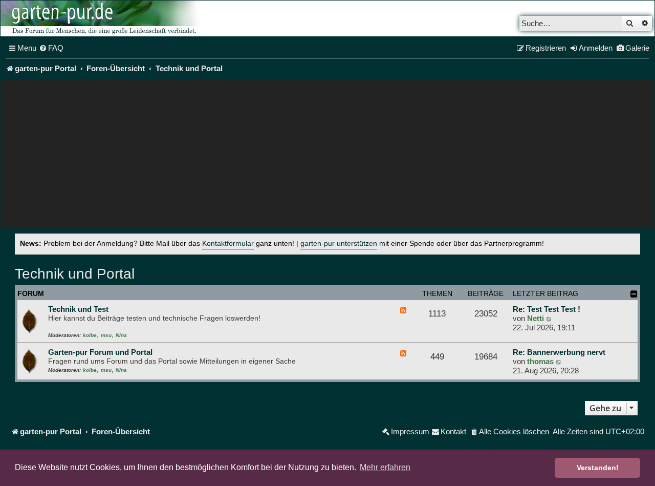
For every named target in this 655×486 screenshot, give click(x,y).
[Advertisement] (327, 156)
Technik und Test (78, 309)
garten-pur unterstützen (338, 243)
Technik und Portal (75, 274)
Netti (535, 318)
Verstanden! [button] (598, 467)
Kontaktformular (228, 243)
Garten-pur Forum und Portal (100, 352)
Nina (121, 335)
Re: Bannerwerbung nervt (559, 352)
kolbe (90, 335)
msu (106, 335)
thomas (540, 361)
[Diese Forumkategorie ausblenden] (634, 294)
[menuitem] (51, 48)
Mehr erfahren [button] (385, 467)
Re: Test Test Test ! (546, 309)
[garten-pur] (103, 18)
